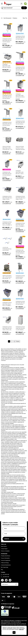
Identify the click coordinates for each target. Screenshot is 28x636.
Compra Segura (4, 548)
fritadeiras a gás (4, 479)
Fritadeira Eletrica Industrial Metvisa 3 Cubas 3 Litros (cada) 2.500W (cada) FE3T (7, 198)
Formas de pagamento (5, 560)
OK (14, 632)
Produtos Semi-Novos (5, 555)
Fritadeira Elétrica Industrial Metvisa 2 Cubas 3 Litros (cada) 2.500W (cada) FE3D (20, 198)
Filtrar (24, 18)
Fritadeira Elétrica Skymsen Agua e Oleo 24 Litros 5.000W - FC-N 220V (20, 277)
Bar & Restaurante (7, 18)
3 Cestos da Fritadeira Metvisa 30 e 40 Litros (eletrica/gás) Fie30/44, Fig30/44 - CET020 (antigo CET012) (7, 249)
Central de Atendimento (6, 565)
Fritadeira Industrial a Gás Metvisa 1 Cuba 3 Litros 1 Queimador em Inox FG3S (20, 172)
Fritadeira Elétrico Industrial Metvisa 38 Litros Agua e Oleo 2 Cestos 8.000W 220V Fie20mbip (7, 97)
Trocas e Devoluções (5, 558)
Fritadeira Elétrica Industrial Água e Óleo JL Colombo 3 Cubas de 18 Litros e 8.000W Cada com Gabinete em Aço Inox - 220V (7, 304)
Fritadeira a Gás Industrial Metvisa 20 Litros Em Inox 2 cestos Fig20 (7, 174)
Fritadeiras (15, 18)
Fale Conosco (5, 584)
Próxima (17, 341)
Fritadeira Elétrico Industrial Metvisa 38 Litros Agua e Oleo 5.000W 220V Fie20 (7, 40)
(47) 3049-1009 (6, 574)
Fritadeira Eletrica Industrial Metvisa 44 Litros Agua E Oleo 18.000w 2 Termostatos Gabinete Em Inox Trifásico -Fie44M (20, 303)
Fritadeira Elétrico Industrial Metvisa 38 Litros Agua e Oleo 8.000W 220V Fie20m (20, 69)
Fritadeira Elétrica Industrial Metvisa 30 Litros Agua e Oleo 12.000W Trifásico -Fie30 (20, 123)
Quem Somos (4, 546)
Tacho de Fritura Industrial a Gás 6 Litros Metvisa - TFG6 (7, 148)
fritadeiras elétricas (17, 477)
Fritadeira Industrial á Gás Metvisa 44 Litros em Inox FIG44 (20, 96)
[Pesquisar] (24, 7)
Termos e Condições (5, 551)
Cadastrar (6, 538)
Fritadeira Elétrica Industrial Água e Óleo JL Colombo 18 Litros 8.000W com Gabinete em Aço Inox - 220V (7, 224)
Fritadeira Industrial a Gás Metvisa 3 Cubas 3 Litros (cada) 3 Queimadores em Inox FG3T (7, 66)
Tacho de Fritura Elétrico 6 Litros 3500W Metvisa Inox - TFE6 (20, 148)
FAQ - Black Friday (4, 567)
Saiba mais (21, 629)
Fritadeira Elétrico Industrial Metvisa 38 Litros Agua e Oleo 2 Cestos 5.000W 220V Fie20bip (7, 124)
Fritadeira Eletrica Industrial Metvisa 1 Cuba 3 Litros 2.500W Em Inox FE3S (7, 328)
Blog (2, 569)
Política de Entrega (5, 562)
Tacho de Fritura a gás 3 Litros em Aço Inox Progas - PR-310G (7, 277)
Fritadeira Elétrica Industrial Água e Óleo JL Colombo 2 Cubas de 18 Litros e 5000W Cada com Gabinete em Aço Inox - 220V (20, 225)
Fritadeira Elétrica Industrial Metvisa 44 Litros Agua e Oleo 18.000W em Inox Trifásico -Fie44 (20, 38)
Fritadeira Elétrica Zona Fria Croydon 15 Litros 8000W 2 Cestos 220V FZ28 (20, 328)
